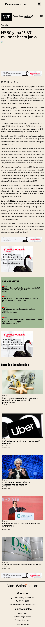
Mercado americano (8, 302)
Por (4, 404)
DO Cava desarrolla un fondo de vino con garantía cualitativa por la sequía (22, 320)
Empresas (5, 312)
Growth (4, 291)
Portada (4, 25)
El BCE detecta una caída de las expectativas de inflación (18, 483)
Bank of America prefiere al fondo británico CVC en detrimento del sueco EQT (21, 299)
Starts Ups (13, 312)
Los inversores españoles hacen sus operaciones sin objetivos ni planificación (20, 400)
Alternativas (6, 323)
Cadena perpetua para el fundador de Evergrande (21, 524)
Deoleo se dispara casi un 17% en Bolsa (21, 564)
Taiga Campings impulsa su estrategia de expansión (18, 310)
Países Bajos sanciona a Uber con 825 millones (28, 17)
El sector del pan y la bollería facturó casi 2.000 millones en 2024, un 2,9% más (21, 289)
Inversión (14, 323)
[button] (39, 4)
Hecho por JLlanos (22, 624)
